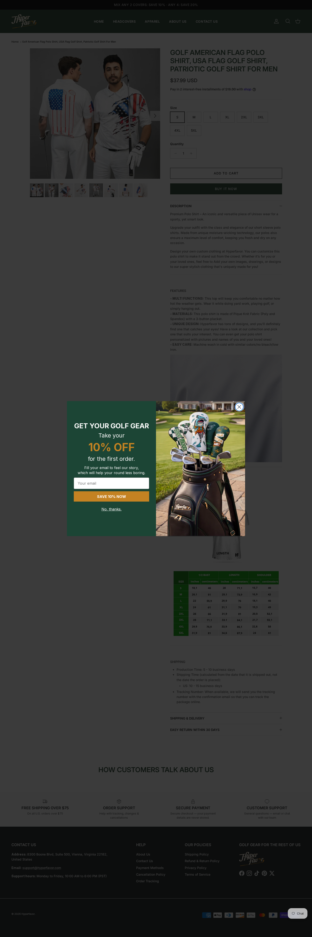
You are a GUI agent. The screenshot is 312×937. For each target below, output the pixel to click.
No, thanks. (111, 509)
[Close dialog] (239, 407)
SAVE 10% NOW (111, 496)
